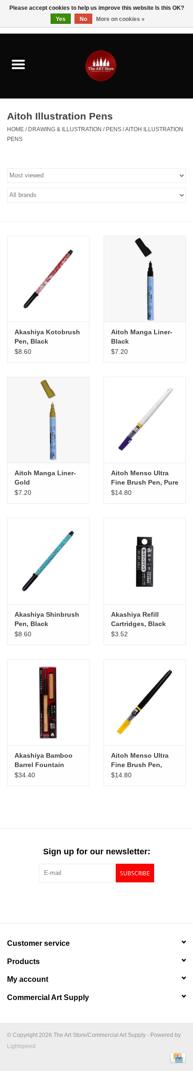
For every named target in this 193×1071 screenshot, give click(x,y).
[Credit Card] (176, 1058)
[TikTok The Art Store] (113, 901)
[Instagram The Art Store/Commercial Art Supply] (96, 901)
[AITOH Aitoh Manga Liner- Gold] (48, 420)
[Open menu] (18, 64)
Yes (61, 19)
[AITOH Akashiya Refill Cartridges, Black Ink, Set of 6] (145, 561)
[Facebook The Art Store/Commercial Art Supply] (79, 901)
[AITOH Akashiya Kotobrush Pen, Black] (48, 279)
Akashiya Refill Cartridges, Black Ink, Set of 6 (138, 619)
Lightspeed (21, 1046)
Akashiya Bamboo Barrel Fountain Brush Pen (44, 760)
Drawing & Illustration (65, 129)
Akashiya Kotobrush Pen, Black (47, 336)
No (83, 19)
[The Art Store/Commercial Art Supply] (115, 65)
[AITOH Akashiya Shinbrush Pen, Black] (48, 561)
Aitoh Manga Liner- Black (141, 336)
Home (15, 129)
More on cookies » (120, 19)
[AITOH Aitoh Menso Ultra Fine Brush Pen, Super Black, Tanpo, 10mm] (145, 702)
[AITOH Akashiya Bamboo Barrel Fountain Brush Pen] (48, 702)
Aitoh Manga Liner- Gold (45, 477)
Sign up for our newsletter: (96, 851)
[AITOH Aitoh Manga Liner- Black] (145, 279)
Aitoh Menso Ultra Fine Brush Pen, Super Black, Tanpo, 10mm (143, 760)
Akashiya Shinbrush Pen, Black (47, 619)
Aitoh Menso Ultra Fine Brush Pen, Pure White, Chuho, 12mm (144, 478)
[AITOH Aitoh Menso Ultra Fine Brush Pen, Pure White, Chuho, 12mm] (145, 420)
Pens (113, 129)
